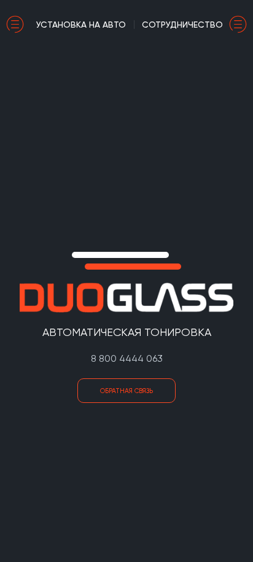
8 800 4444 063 (127, 358)
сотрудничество (182, 24)
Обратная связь (126, 391)
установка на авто (81, 24)
